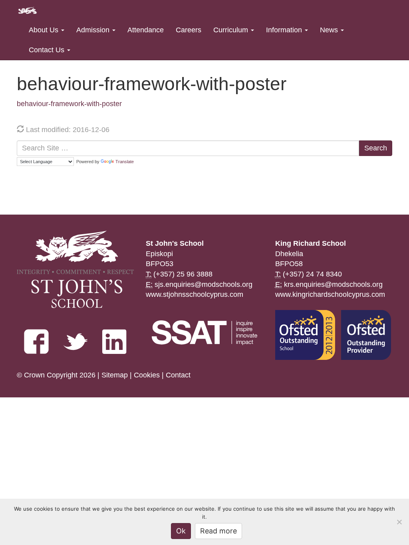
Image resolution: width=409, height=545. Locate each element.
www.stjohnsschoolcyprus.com (194, 294)
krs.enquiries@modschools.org (333, 284)
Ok (181, 531)
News (330, 30)
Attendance (145, 30)
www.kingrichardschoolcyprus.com (330, 294)
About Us (44, 30)
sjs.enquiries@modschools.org (203, 284)
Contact (178, 375)
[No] (399, 522)
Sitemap (114, 375)
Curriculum (231, 30)
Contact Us (47, 50)
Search (375, 148)
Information (285, 30)
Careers (188, 30)
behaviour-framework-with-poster (69, 104)
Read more (218, 531)
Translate (124, 161)
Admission (93, 30)
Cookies (147, 375)
